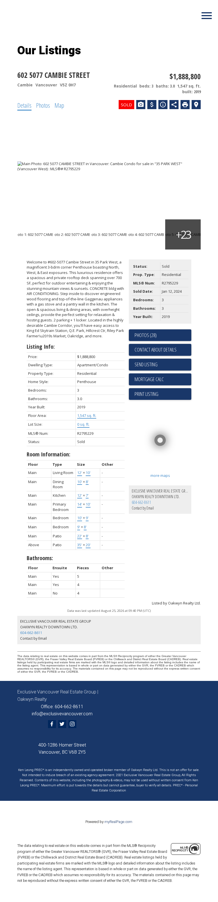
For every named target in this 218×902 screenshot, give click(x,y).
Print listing (146, 393)
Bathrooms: (40, 558)
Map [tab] (59, 105)
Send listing (146, 364)
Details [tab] (24, 105)
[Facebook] (52, 724)
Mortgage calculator (163, 379)
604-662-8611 (141, 502)
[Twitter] (62, 724)
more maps (160, 475)
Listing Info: (41, 346)
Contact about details (156, 349)
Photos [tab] (43, 105)
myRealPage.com (118, 821)
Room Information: (48, 454)
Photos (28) (146, 335)
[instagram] (72, 724)
